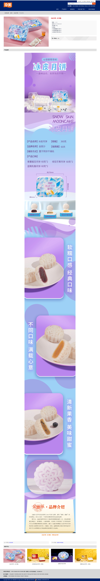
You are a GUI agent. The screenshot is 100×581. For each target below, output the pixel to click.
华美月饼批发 (81, 6)
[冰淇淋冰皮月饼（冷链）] (38, 556)
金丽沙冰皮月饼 (62, 563)
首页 (57, 9)
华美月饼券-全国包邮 (43, 574)
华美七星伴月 (24, 574)
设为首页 (79, 1)
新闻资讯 (72, 9)
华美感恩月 (11, 574)
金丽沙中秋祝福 (60, 542)
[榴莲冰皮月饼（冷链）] (86, 556)
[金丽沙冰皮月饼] (62, 555)
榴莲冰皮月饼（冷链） (85, 564)
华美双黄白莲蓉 (17, 574)
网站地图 (88, 1)
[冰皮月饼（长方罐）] (14, 556)
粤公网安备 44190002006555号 (42, 579)
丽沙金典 (11, 542)
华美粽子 (22, 576)
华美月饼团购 (75, 6)
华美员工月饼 (87, 6)
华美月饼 (14, 579)
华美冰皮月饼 (30, 574)
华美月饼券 (92, 6)
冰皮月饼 (16, 13)
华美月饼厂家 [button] (81, 9)
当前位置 (6, 13)
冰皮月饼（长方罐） (14, 564)
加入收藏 (84, 1)
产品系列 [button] (64, 9)
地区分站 (92, 1)
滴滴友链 (26, 576)
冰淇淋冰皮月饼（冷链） (38, 564)
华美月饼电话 (91, 9)
